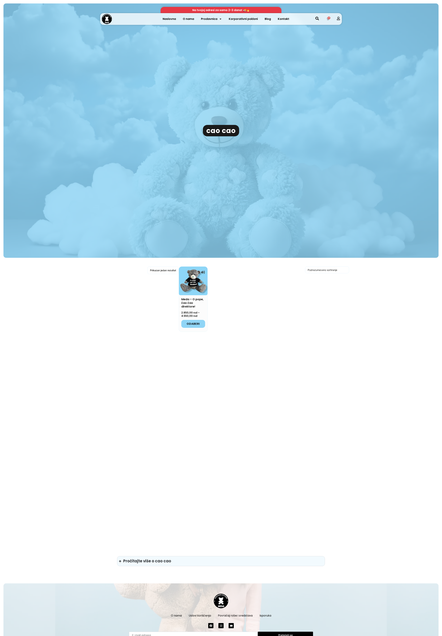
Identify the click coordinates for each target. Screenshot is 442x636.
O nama (188, 19)
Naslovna (169, 19)
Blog (268, 19)
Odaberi (193, 324)
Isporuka (265, 616)
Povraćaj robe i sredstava (235, 616)
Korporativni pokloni (243, 19)
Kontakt (283, 19)
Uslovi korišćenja (200, 616)
